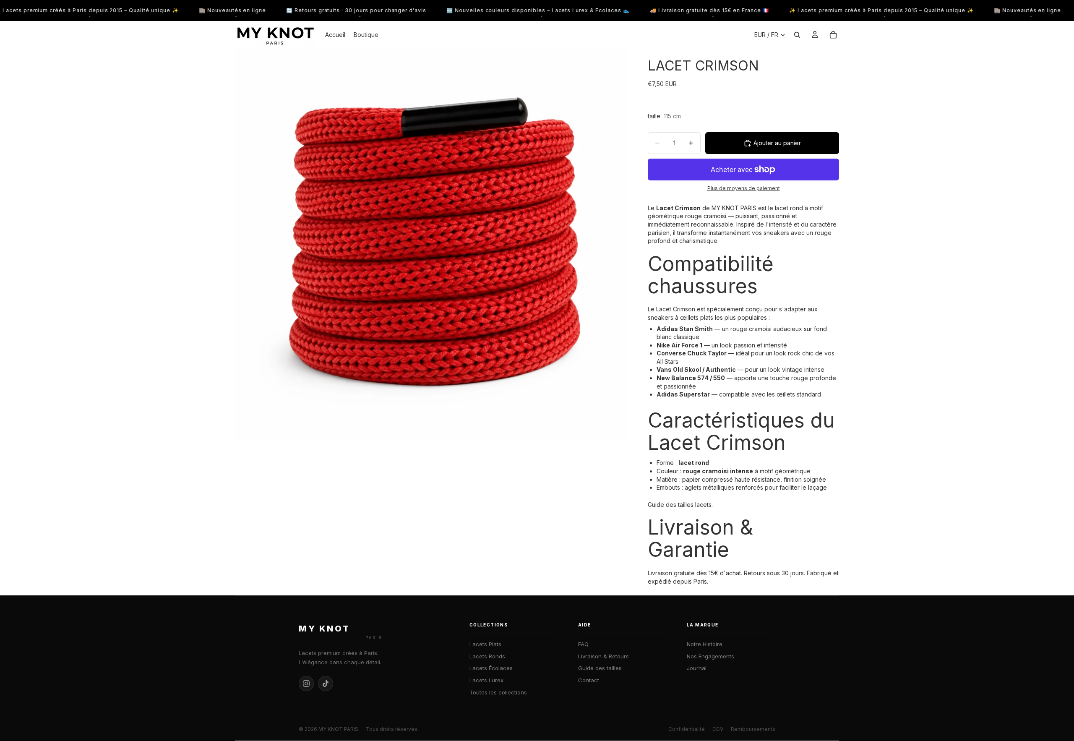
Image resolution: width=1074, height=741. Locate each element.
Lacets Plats (485, 644)
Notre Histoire (704, 644)
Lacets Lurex (486, 680)
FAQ (583, 644)
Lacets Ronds (487, 656)
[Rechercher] (797, 35)
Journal (696, 668)
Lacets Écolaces (491, 668)
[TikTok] (325, 683)
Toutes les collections (498, 692)
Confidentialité (686, 729)
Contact (588, 680)
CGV (717, 729)
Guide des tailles (600, 668)
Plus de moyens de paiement (743, 188)
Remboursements (753, 729)
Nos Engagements (710, 656)
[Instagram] (306, 683)
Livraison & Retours (603, 656)
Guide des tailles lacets (680, 504)
